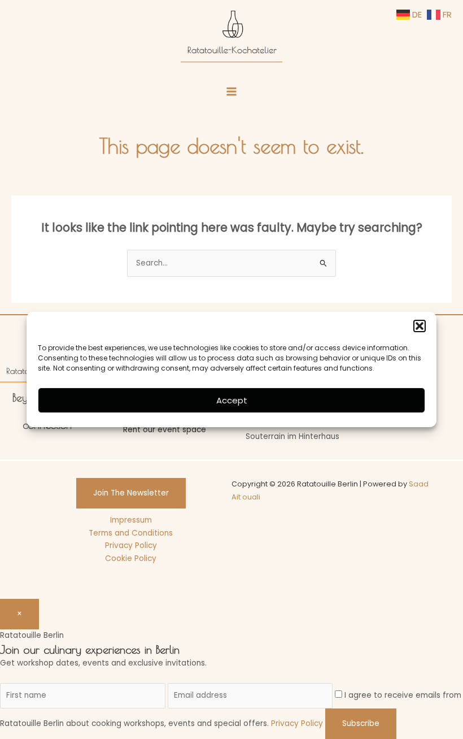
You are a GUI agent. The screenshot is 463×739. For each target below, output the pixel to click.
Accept (231, 400)
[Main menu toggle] (231, 91)
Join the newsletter (131, 493)
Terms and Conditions (131, 533)
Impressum (131, 520)
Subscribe (360, 723)
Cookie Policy (130, 558)
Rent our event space (164, 429)
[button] (419, 326)
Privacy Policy (131, 545)
